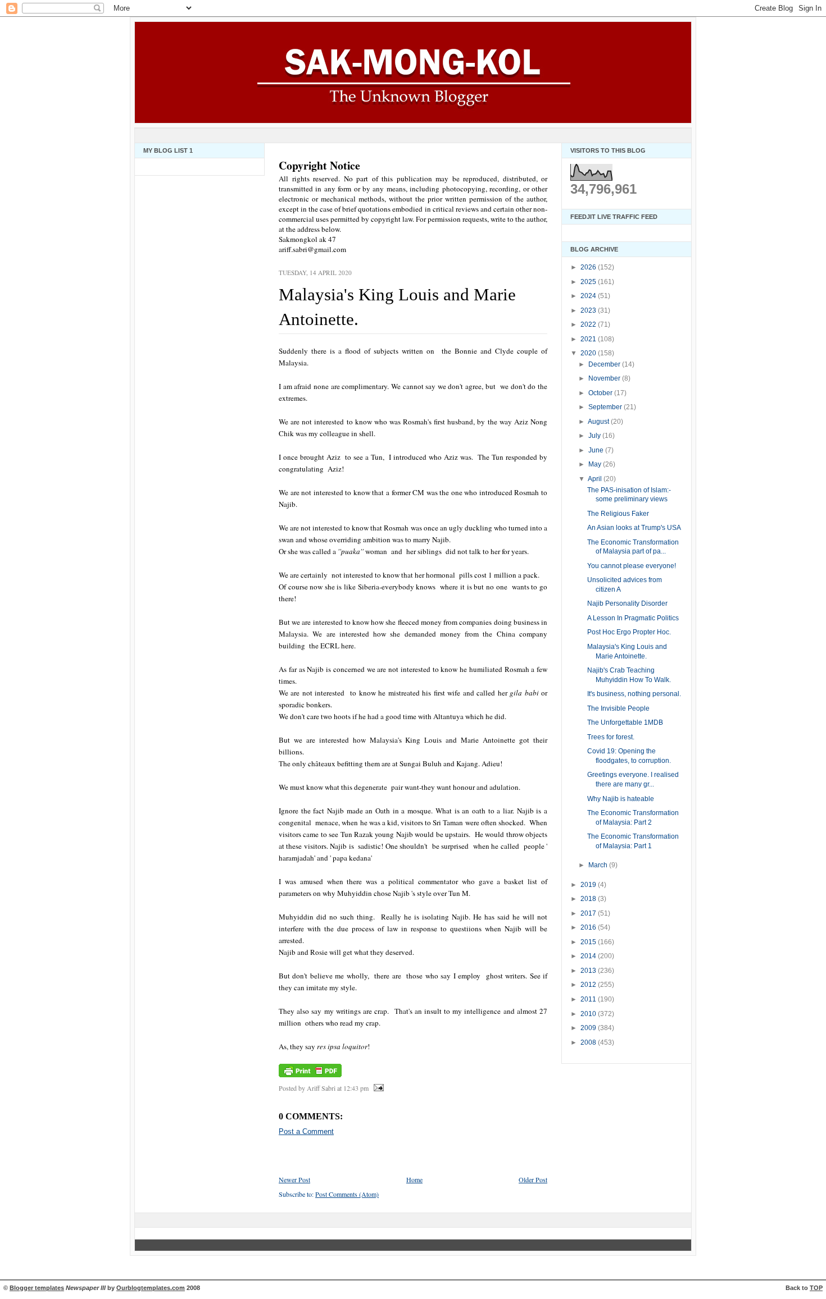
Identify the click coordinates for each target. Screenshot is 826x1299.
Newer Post (294, 1179)
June (596, 450)
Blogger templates (37, 1287)
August (599, 422)
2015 (589, 942)
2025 (589, 282)
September (606, 407)
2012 (589, 985)
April (595, 479)
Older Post (533, 1179)
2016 (589, 927)
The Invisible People (618, 708)
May (595, 464)
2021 (589, 339)
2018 (589, 899)
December (605, 364)
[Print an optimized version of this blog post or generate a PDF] (310, 1077)
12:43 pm (356, 1087)
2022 (589, 324)
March (598, 865)
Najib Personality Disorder (627, 603)
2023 (589, 310)
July (595, 436)
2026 (589, 267)
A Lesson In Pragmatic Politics (633, 618)
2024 (589, 296)
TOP (816, 1287)
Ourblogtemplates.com (150, 1287)
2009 (589, 1028)
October (601, 393)
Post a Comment (306, 1131)
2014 (589, 956)
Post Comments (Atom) (347, 1194)
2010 (589, 1014)
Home (414, 1179)
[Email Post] (377, 1087)
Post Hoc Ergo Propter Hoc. (629, 632)
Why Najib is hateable (620, 799)
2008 (589, 1042)
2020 (589, 353)
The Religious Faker (618, 514)
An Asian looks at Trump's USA (634, 528)
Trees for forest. (610, 737)
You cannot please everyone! (631, 566)
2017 (589, 913)
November (605, 378)
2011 (589, 999)
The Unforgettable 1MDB (625, 722)
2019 (589, 885)
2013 (589, 971)
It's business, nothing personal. (634, 694)
